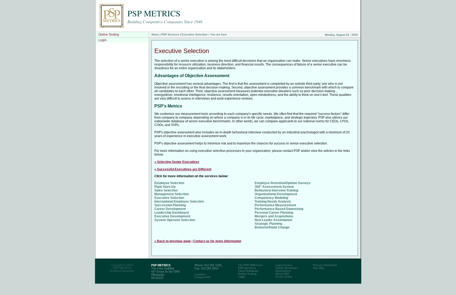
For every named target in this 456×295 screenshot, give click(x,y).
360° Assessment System (274, 187)
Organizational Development (276, 194)
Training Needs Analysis (273, 201)
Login (102, 40)
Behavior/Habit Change (272, 227)
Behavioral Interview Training (276, 190)
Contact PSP (202, 277)
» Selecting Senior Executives (176, 162)
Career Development (170, 209)
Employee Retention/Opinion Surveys (283, 183)
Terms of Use (284, 276)
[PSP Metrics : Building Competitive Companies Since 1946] (112, 27)
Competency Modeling (271, 198)
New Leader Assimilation (273, 220)
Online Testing (108, 34)
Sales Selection (166, 190)
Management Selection (171, 194)
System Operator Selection (174, 220)
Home (155, 34)
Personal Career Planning (274, 212)
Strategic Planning (268, 224)
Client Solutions (248, 270)
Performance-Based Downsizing (279, 209)
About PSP (282, 273)
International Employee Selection (179, 201)
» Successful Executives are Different (182, 169)
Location (200, 274)
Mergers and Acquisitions (274, 216)
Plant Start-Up (164, 187)
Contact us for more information (217, 241)
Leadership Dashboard (171, 212)
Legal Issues (284, 265)
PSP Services (170, 34)
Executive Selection (169, 198)
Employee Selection (169, 183)
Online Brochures (287, 267)
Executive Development (172, 216)
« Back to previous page (172, 241)
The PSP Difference (250, 265)
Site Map (318, 267)
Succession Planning (170, 205)
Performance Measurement (275, 205)
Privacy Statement (325, 265)
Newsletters (283, 270)
